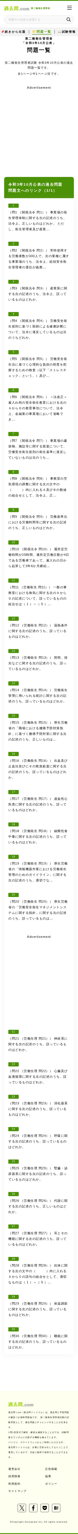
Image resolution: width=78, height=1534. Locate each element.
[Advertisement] (39, 130)
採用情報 (14, 1476)
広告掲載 (51, 1469)
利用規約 (14, 1483)
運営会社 (14, 1469)
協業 (48, 1476)
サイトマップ (17, 1491)
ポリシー (51, 1483)
